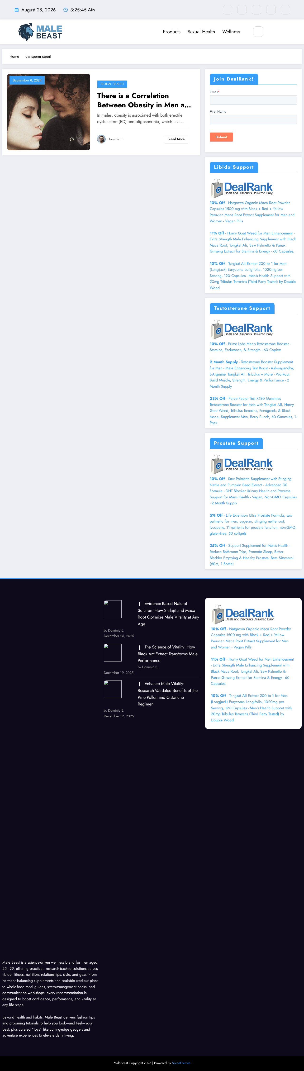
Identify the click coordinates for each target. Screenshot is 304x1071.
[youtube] (285, 9)
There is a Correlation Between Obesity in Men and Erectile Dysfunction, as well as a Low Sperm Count (145, 100)
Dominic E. (116, 139)
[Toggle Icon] (283, 31)
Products (171, 31)
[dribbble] (256, 9)
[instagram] (271, 9)
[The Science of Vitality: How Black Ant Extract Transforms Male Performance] (113, 653)
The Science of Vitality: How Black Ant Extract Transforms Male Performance (168, 654)
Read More (176, 139)
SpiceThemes (181, 1063)
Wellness (231, 31)
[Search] (258, 31)
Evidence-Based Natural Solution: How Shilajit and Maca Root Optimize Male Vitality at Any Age (168, 613)
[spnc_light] (272, 31)
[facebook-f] (227, 9)
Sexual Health (201, 31)
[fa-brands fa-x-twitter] (242, 9)
